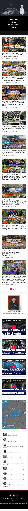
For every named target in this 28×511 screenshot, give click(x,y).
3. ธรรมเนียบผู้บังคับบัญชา (20, 498)
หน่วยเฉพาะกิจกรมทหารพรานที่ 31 (14, 452)
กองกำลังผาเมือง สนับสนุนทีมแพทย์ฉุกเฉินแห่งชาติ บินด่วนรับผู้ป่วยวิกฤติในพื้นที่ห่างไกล (14, 128)
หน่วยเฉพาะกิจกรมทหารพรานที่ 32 (14, 457)
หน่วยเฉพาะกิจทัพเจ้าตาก (12, 441)
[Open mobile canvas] (1, 32)
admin (4, 58)
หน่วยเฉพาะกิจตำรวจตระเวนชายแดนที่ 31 (15, 469)
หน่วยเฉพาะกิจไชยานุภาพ (12, 435)
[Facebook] (10, 495)
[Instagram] (14, 495)
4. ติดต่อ (14, 500)
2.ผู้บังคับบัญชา (10, 498)
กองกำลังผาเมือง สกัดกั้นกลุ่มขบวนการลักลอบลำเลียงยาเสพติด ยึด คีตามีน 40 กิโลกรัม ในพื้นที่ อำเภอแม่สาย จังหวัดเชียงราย (13, 104)
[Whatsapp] (17, 495)
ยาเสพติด (5, 97)
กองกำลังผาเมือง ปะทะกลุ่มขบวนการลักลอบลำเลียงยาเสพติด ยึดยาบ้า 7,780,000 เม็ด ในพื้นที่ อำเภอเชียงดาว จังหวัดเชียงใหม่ (13, 253)
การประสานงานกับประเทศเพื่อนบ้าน (9, 272)
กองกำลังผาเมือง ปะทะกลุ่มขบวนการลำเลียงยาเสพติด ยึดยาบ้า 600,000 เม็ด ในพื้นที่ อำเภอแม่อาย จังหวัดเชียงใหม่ (13, 55)
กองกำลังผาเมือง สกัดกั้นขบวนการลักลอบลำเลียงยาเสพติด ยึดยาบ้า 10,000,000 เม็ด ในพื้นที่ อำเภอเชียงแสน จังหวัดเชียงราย (14, 79)
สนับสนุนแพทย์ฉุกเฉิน (7, 123)
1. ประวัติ (4, 498)
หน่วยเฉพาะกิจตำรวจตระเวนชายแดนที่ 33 (15, 479)
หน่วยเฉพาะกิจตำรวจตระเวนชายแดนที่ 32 (15, 474)
